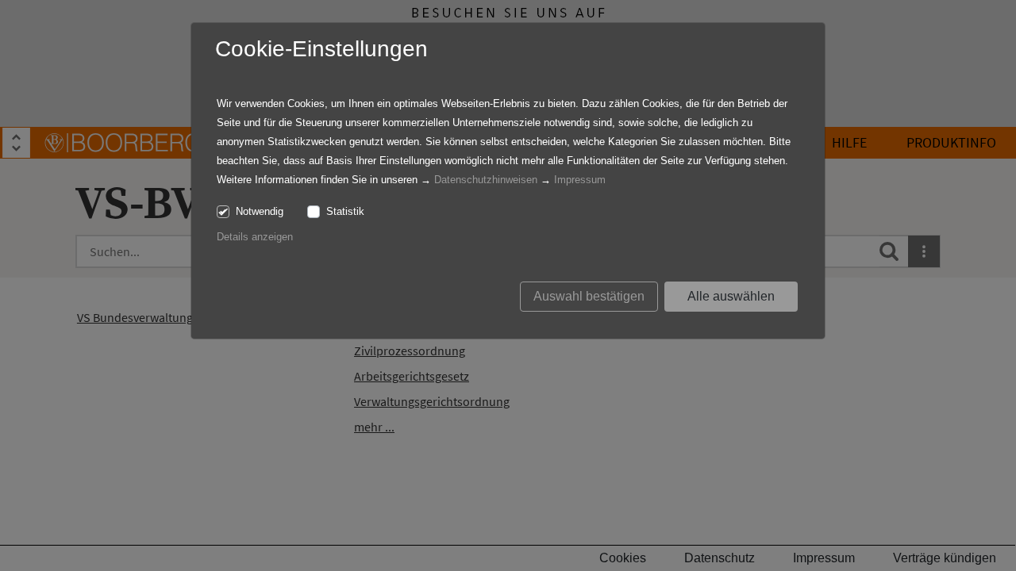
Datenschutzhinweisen (485, 180)
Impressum (580, 180)
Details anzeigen (255, 237)
